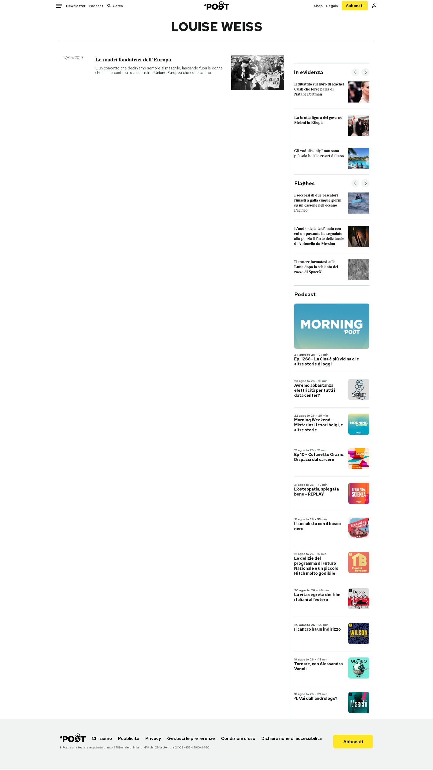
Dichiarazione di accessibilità (291, 738)
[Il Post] (216, 5)
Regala (332, 6)
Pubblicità (128, 738)
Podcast (96, 6)
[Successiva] (365, 72)
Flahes (304, 183)
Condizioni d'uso (238, 738)
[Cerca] (109, 5)
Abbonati (355, 5)
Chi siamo (102, 738)
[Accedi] (374, 5)
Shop (318, 6)
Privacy (153, 738)
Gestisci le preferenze (191, 738)
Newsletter (75, 6)
